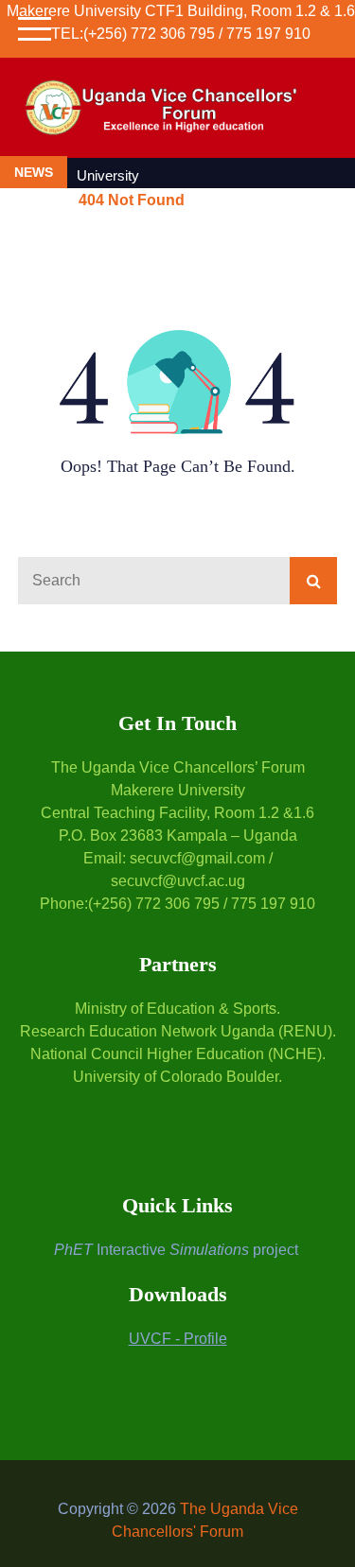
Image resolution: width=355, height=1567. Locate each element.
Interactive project (176, 1250)
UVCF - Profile (178, 1339)
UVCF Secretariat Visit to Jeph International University (211, 164)
